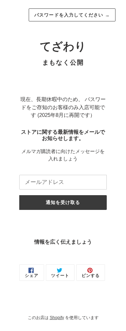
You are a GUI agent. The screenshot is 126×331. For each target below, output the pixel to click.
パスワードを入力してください (72, 15)
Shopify (57, 317)
